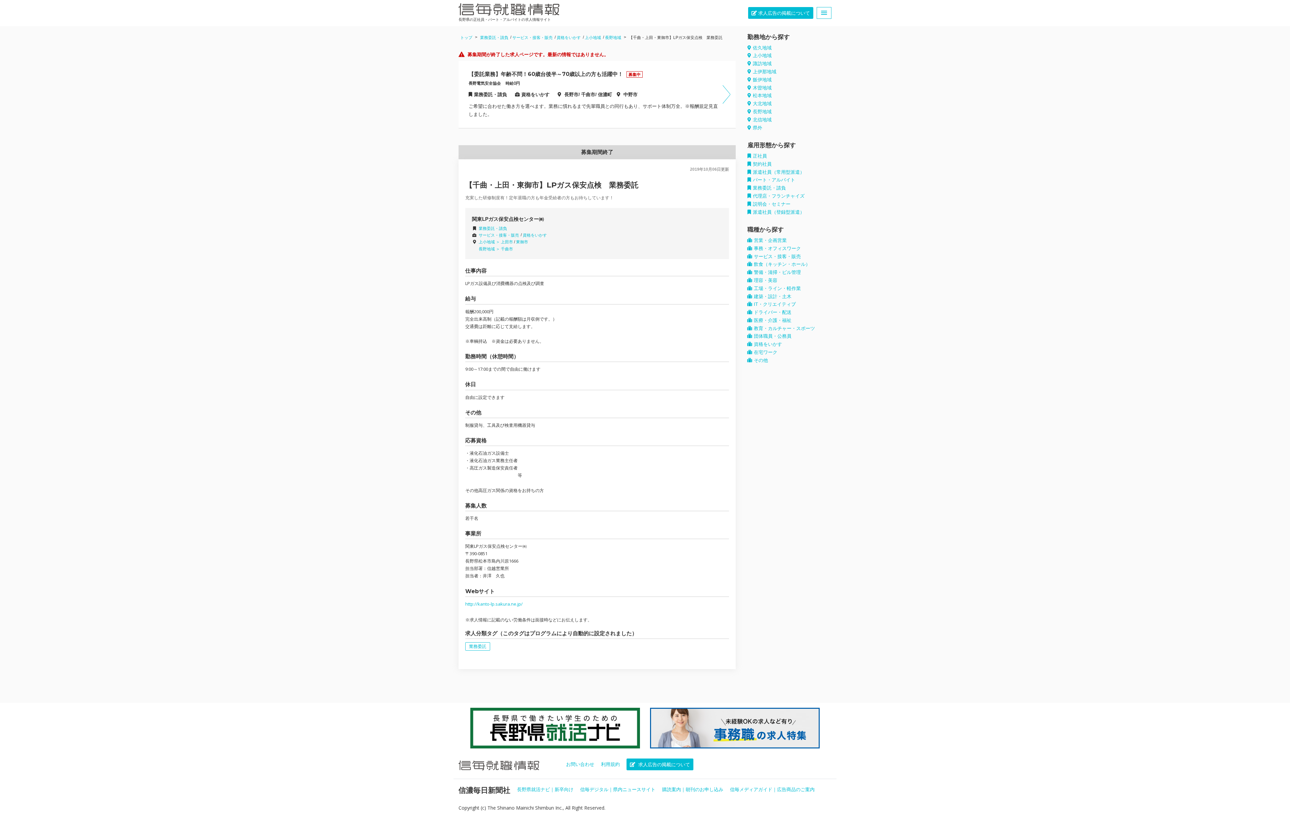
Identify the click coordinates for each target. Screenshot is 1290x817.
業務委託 (477, 646)
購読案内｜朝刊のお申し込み (692, 789)
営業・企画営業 (770, 240)
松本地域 (762, 95)
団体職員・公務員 (772, 336)
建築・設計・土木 (772, 296)
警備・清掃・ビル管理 (777, 272)
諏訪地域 (762, 63)
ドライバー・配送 (772, 312)
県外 (757, 127)
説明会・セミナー (771, 204)
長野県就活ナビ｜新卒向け (545, 789)
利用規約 (610, 764)
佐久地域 (762, 47)
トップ (466, 37)
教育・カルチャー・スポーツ (784, 328)
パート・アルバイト (774, 179)
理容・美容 (765, 280)
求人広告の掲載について (783, 13)
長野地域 (613, 37)
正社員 (760, 156)
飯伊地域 (762, 79)
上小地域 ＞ (490, 242)
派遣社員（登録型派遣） (779, 212)
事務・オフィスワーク (777, 248)
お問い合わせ (580, 764)
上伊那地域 (764, 71)
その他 (761, 360)
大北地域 (762, 103)
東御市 (522, 242)
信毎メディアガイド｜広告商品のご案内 (772, 789)
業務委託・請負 (494, 37)
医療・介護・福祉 (772, 320)
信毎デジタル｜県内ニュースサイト (617, 789)
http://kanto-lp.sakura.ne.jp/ (494, 604)
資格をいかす (569, 37)
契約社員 (762, 164)
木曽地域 (762, 87)
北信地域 (762, 119)
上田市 (507, 242)
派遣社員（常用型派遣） (779, 172)
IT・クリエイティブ (775, 304)
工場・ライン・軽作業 (777, 288)
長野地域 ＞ (490, 249)
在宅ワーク (765, 352)
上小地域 (593, 37)
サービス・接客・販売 (532, 37)
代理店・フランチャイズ (779, 196)
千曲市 (507, 249)
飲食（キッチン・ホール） (782, 264)
